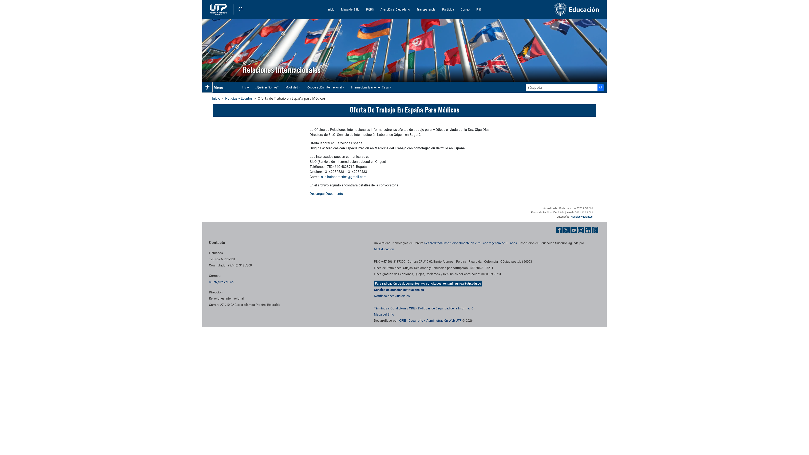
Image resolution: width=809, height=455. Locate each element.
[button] (208, 50)
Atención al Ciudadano (395, 9)
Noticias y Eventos (239, 98)
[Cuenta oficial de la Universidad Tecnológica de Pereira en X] (566, 230)
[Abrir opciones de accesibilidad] (207, 87)
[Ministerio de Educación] (554, 9)
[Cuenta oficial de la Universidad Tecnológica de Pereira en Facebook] (559, 230)
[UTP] (219, 9)
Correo (465, 9)
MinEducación (384, 249)
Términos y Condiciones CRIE (395, 308)
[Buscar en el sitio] (600, 87)
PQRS (370, 9)
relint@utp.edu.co (221, 282)
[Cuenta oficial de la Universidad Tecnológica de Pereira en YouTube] (574, 230)
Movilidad (291, 87)
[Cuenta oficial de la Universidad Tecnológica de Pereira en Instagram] (581, 230)
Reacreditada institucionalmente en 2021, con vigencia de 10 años (470, 243)
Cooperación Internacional (324, 87)
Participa (448, 9)
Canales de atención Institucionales (399, 290)
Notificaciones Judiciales (392, 296)
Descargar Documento (326, 194)
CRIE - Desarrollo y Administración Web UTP (430, 321)
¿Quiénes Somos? (267, 87)
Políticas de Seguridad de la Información (446, 308)
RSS (479, 9)
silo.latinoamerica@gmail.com (343, 177)
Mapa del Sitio (350, 9)
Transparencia (426, 9)
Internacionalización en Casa (370, 87)
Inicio (330, 9)
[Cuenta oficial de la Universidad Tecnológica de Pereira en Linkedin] (588, 230)
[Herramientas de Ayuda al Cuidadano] (595, 230)
